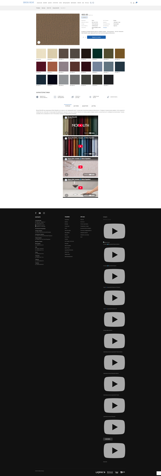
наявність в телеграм (40, 226)
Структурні (67, 226)
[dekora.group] (28, 3)
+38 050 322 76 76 (40, 250)
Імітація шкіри (68, 230)
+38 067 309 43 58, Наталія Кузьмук (43, 232)
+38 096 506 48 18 (40, 260)
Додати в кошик (96, 37)
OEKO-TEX (49, 7)
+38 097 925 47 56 (40, 223)
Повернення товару (84, 226)
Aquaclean (67, 219)
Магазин (43, 7)
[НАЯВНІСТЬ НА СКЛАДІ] (93, 3)
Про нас (82, 219)
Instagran (44, 213)
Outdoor (66, 239)
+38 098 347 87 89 (40, 253)
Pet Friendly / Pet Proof (69, 241)
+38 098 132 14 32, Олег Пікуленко (43, 239)
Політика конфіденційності (86, 230)
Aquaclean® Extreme (69, 250)
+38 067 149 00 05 (40, 248)
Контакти (82, 221)
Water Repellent (68, 245)
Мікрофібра (67, 232)
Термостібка (67, 254)
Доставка (76, 106)
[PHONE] (91, 3)
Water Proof (67, 247)
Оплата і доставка (84, 223)
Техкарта (105, 27)
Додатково (85, 106)
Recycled (66, 243)
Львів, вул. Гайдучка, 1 (40, 222)
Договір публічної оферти (85, 228)
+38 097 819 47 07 (40, 245)
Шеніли (66, 221)
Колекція (67, 106)
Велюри (66, 223)
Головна (38, 8)
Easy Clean (67, 236)
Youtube (40, 213)
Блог (81, 236)
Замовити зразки (84, 232)
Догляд (94, 106)
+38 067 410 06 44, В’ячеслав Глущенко (44, 235)
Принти (66, 234)
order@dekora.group (40, 224)
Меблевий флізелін (69, 256)
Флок (66, 228)
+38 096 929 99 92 (40, 264)
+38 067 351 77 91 (40, 257)
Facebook (35, 213)
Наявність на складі (84, 234)
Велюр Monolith (56, 7)
